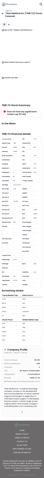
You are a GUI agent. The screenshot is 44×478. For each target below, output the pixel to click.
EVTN (3, 340)
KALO (23, 316)
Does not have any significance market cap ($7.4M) (22, 112)
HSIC (23, 303)
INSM (23, 307)
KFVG (23, 336)
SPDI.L (24, 327)
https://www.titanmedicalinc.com (26, 381)
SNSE (23, 299)
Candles (4, 24)
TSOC (23, 332)
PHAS (3, 327)
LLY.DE (4, 299)
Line (9, 24)
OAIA (23, 323)
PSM (23, 340)
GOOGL (4, 312)
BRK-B (4, 303)
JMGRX (4, 332)
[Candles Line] (7, 24)
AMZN (4, 307)
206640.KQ (25, 312)
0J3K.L (4, 336)
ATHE (3, 323)
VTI (3, 316)
